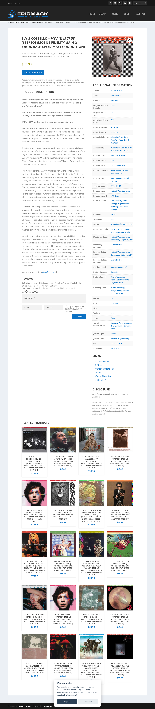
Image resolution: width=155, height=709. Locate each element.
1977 (112, 113)
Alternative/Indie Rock (119, 137)
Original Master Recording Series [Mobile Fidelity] (120, 206)
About (10, 3)
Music (115, 14)
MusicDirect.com (49, 272)
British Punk (115, 148)
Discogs (98, 372)
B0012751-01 (116, 186)
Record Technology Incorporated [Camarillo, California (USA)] (120, 280)
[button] (129, 40)
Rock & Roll (124, 151)
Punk (117, 151)
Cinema (102, 14)
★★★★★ (114, 127)
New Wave (125, 148)
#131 (113, 120)
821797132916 (116, 343)
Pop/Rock (114, 132)
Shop (126, 14)
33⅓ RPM (114, 303)
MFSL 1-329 (115, 196)
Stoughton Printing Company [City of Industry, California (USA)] (121, 326)
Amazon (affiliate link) (104, 368)
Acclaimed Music (102, 361)
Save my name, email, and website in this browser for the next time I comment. (75, 308)
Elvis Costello (115, 95)
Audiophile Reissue (118, 165)
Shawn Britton (116, 245)
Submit (79, 316)
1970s (113, 105)
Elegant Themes (24, 706)
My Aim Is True (116, 90)
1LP (112, 298)
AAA (112, 219)
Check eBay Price (33, 72)
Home (92, 14)
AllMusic (98, 365)
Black (113, 318)
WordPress (47, 706)
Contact (18, 3)
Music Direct (100, 379)
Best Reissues (33, 22)
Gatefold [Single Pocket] (120, 338)
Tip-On (113, 333)
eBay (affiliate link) (103, 376)
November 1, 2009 (118, 155)
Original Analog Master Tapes (122, 224)
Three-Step (115, 272)
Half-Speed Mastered (118, 267)
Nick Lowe (114, 100)
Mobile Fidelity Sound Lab (120, 191)
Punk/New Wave (117, 140)
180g (112, 313)
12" (112, 308)
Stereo (113, 214)
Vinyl (23, 22)
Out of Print (115, 348)
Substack (140, 14)
